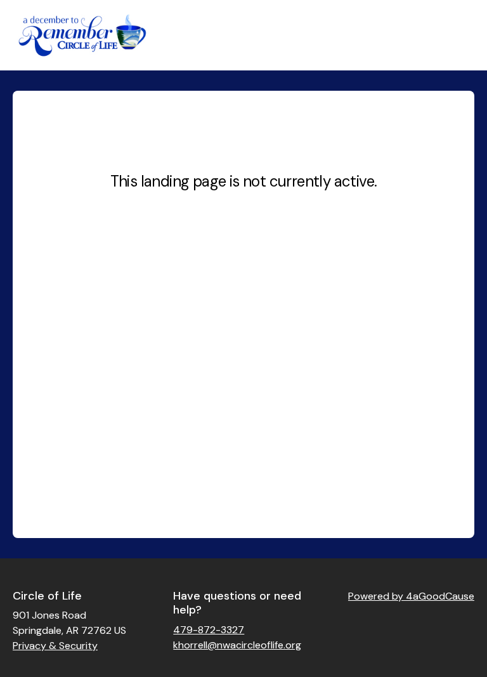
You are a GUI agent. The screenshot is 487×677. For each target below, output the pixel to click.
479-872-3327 (208, 629)
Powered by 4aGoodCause (411, 596)
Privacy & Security (55, 645)
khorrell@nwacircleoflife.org (237, 645)
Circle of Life (47, 595)
